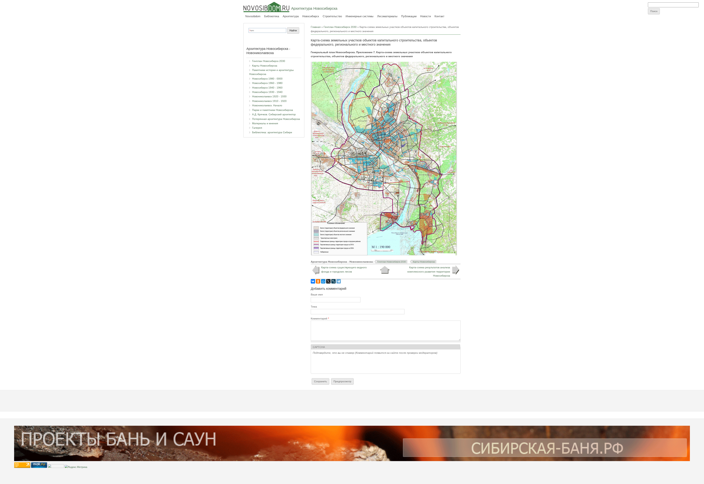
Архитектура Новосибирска (314, 8)
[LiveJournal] (333, 281)
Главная (316, 26)
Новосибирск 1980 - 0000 (267, 78)
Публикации (409, 16)
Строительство (332, 16)
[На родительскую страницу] (385, 270)
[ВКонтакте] (313, 281)
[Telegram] (338, 281)
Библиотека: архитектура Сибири (272, 132)
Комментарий (320, 318)
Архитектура (291, 16)
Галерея (257, 127)
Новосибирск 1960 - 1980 (267, 83)
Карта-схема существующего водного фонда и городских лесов (344, 269)
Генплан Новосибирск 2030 (340, 26)
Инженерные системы (359, 16)
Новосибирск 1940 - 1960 (267, 87)
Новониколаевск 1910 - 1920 (269, 101)
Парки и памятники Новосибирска (272, 109)
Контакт (439, 16)
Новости (425, 16)
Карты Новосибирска (424, 262)
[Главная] (266, 7)
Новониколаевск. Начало (267, 105)
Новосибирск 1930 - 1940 (267, 92)
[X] (328, 281)
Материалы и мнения (265, 123)
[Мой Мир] (323, 281)
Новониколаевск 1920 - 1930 (269, 96)
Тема (314, 306)
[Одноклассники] (318, 281)
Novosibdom (253, 16)
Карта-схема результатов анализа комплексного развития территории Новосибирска (428, 271)
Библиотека (271, 16)
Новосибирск (310, 16)
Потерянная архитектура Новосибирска (276, 118)
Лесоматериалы (387, 16)
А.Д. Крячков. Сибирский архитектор (274, 114)
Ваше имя (317, 294)
